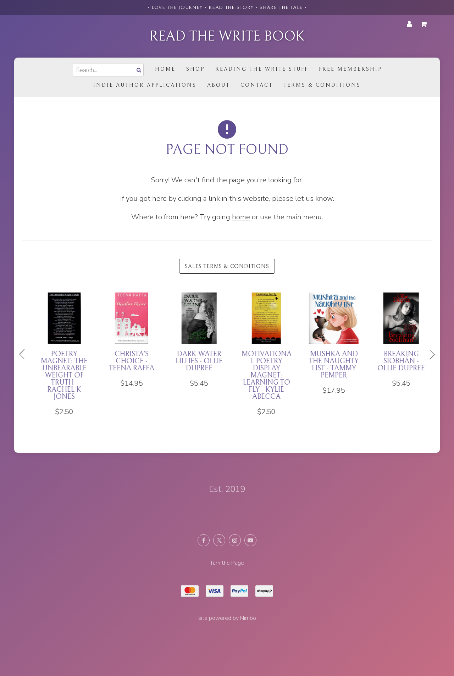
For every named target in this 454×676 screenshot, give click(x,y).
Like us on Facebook (204, 540)
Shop (195, 69)
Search (138, 70)
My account (409, 24)
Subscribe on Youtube (250, 540)
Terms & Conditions (322, 85)
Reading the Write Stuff (261, 69)
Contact (256, 85)
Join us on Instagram (235, 540)
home (241, 217)
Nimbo (248, 618)
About (218, 85)
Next (429, 354)
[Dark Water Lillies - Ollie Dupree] (193, 340)
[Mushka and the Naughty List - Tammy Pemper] (328, 344)
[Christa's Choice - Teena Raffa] (126, 340)
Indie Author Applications (144, 85)
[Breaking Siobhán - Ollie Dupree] (395, 340)
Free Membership (350, 69)
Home (165, 69)
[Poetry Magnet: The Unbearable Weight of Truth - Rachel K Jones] (58, 354)
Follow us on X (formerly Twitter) (219, 540)
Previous (24, 354)
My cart (425, 24)
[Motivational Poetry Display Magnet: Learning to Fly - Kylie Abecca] (260, 354)
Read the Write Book (227, 36)
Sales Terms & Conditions (227, 266)
